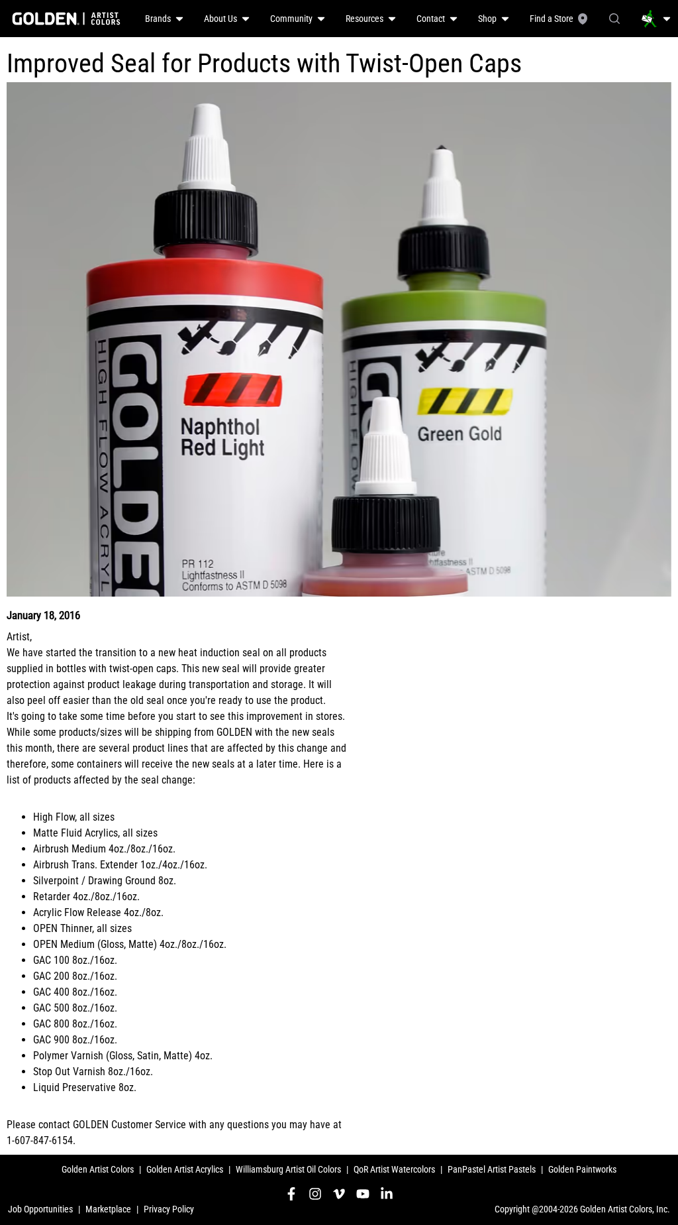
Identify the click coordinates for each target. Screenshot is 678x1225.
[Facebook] (291, 1193)
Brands (158, 18)
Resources (364, 18)
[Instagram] (315, 1193)
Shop (487, 18)
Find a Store (551, 18)
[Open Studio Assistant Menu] (656, 18)
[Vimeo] (339, 1193)
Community (291, 18)
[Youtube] (362, 1193)
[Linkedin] (386, 1193)
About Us (220, 18)
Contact (430, 18)
